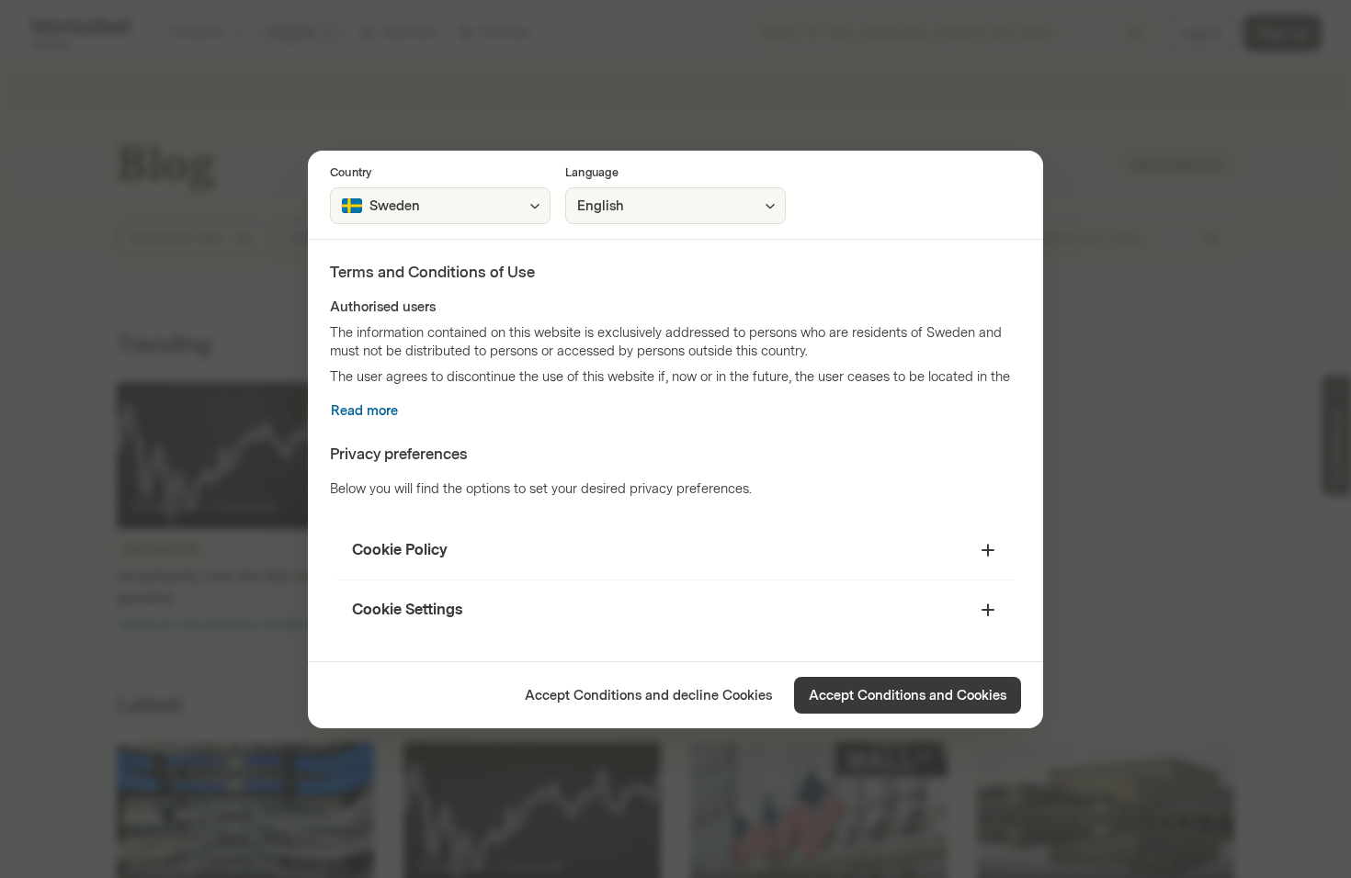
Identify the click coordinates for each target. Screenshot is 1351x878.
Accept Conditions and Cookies (907, 696)
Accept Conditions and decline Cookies (648, 696)
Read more (364, 411)
